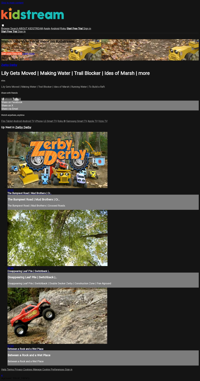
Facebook (7, 99)
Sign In (22, 31)
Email (18, 99)
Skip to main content (12, 2)
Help (4, 369)
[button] (3, 25)
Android (55, 28)
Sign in (87, 28)
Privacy (19, 369)
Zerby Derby (9, 65)
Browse (5, 28)
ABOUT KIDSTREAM (31, 28)
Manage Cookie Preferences (49, 369)
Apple (47, 28)
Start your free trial (11, 53)
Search (14, 28)
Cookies (28, 369)
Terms (11, 369)
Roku (63, 28)
